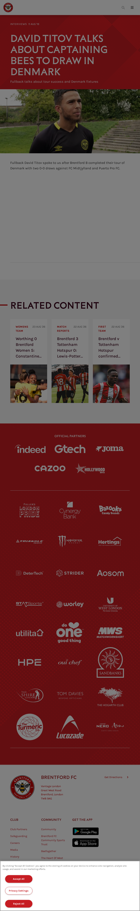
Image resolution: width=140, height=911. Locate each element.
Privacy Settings (19, 890)
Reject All (18, 903)
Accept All (19, 879)
